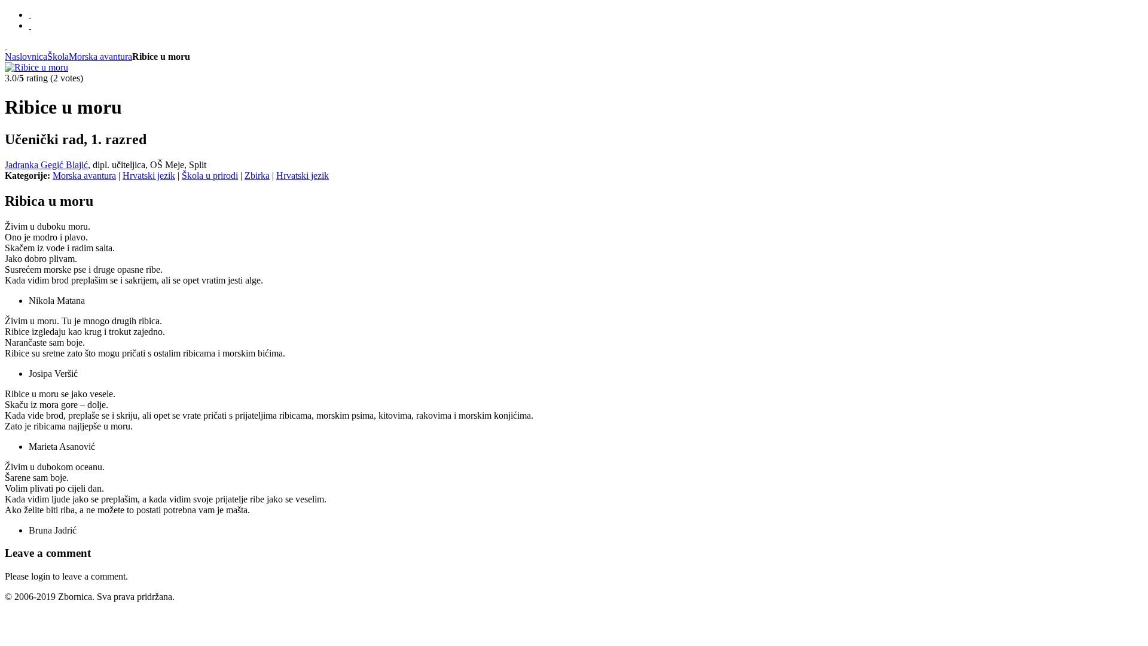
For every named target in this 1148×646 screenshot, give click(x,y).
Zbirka (257, 175)
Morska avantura (100, 56)
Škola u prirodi (210, 175)
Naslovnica (26, 56)
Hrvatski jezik (149, 175)
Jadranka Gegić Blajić (46, 165)
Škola (58, 56)
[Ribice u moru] (36, 67)
